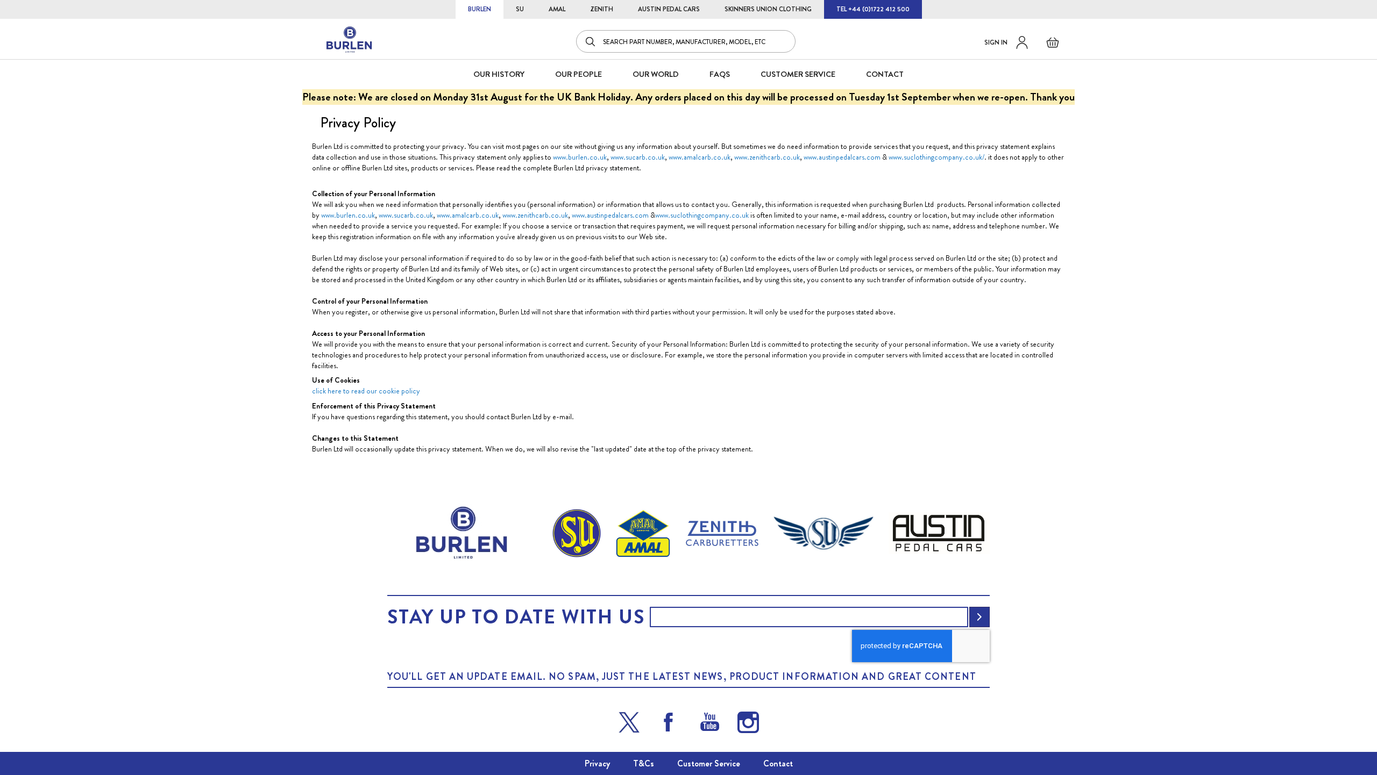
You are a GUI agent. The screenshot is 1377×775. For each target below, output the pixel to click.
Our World (656, 74)
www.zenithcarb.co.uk (767, 157)
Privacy (597, 763)
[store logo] (349, 40)
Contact (778, 763)
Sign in (995, 42)
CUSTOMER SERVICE (798, 74)
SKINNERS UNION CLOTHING (768, 9)
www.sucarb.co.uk (638, 157)
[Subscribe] (979, 617)
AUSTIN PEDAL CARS (669, 9)
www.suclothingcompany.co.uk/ (936, 157)
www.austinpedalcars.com (843, 157)
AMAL (557, 9)
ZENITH (601, 9)
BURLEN (479, 9)
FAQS (719, 74)
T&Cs (643, 763)
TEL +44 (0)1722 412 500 (873, 9)
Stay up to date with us (515, 617)
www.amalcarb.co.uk (699, 157)
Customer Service (708, 763)
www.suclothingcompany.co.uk (702, 215)
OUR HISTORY (498, 74)
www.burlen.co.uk (580, 157)
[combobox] (686, 41)
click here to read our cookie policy (366, 390)
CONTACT (885, 74)
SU (520, 9)
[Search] (591, 41)
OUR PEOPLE (578, 74)
